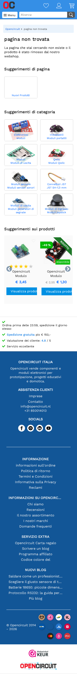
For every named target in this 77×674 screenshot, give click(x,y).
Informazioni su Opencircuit (35, 498)
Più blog (35, 598)
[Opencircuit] (38, 666)
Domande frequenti (35, 526)
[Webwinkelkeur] (38, 654)
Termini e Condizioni (35, 476)
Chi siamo (35, 504)
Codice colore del (35, 560)
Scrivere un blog (35, 548)
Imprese (35, 396)
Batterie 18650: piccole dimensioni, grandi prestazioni (35, 587)
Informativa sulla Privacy (35, 482)
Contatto (35, 402)
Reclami (35, 488)
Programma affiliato (35, 554)
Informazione (35, 459)
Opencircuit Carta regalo (35, 543)
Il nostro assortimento (35, 515)
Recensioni (35, 510)
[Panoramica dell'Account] (55, 6)
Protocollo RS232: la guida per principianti (35, 593)
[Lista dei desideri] (42, 6)
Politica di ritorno (35, 471)
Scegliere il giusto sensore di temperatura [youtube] (35, 582)
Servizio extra (35, 537)
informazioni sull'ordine (35, 465)
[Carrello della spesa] (68, 6)
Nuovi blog (35, 570)
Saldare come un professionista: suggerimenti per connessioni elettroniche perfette (35, 576)
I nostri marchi (35, 521)
